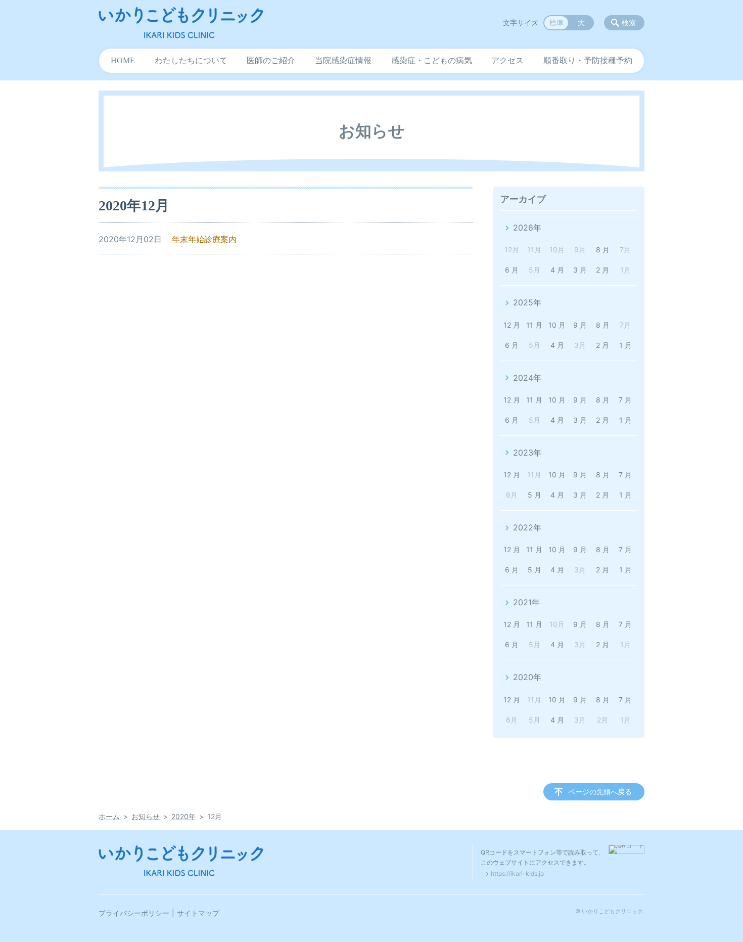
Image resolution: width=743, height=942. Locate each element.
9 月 (580, 325)
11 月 (534, 325)
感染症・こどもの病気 (431, 60)
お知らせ (145, 816)
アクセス (507, 60)
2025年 (527, 302)
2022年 (527, 527)
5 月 (534, 494)
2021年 (526, 602)
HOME (123, 60)
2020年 (527, 677)
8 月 (603, 249)
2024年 (527, 378)
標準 (556, 22)
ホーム (109, 816)
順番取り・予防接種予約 (587, 60)
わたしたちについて (191, 60)
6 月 (512, 269)
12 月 (511, 325)
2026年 (527, 227)
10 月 (557, 325)
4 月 (557, 269)
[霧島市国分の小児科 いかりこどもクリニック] (181, 22)
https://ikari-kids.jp (517, 873)
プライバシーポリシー (134, 913)
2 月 (602, 269)
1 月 (625, 345)
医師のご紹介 (271, 60)
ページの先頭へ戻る (600, 791)
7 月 (625, 399)
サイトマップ (198, 913)
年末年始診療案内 (204, 239)
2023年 (527, 452)
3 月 (580, 269)
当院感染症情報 (343, 60)
